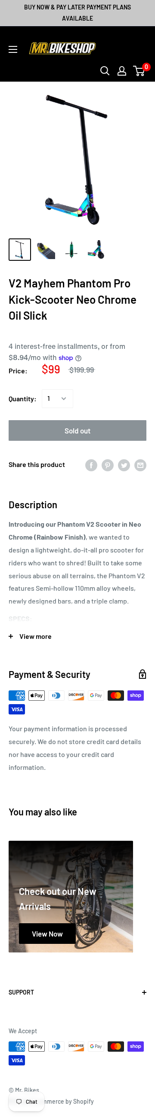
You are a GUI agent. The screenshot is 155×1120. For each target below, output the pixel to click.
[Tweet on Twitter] (124, 464)
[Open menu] (13, 49)
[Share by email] (140, 464)
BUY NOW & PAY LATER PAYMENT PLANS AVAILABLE (77, 12)
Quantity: (23, 398)
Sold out (77, 430)
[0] (139, 71)
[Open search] (105, 71)
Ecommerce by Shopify (63, 1101)
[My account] (122, 71)
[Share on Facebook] (91, 464)
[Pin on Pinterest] (108, 464)
